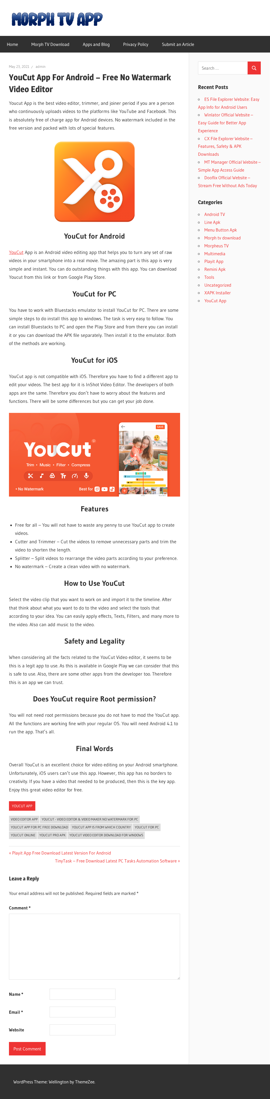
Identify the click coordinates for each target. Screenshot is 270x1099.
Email (16, 1012)
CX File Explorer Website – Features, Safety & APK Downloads (225, 146)
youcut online (23, 835)
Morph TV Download (50, 44)
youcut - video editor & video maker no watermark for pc (90, 819)
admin (41, 66)
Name (16, 994)
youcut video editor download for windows (106, 835)
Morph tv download (222, 237)
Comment (20, 908)
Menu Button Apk (220, 230)
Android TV (214, 214)
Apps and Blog (96, 44)
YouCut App (22, 806)
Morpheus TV (216, 245)
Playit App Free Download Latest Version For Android (61, 853)
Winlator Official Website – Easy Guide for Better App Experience (225, 122)
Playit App (213, 261)
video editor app (24, 819)
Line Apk (212, 222)
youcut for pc (147, 827)
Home (12, 44)
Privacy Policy (135, 44)
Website (16, 1029)
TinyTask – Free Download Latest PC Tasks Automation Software (116, 861)
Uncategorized (217, 285)
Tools (209, 277)
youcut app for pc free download (39, 827)
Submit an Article (178, 44)
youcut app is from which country (101, 827)
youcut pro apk (52, 835)
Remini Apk (215, 269)
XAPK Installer (217, 292)
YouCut (16, 252)
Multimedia (214, 253)
